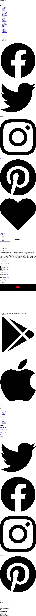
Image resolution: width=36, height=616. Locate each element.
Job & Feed (3, 37)
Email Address (3, 427)
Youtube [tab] (3, 282)
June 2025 (3, 17)
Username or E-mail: (3, 613)
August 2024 (4, 25)
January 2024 (4, 31)
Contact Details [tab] (4, 272)
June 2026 (3, 9)
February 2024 (4, 30)
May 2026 (3, 10)
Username (1, 604)
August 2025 (4, 16)
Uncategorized (4, 40)
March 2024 (3, 29)
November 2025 (4, 13)
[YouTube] (1, 264)
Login (3, 239)
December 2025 (4, 12)
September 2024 (4, 24)
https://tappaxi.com (6, 274)
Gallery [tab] (3, 279)
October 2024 (4, 23)
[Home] (1, 234)
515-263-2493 (2, 436)
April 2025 (3, 19)
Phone (1, 434)
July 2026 (3, 8)
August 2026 (4, 7)
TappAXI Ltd (3, 250)
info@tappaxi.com (6, 277)
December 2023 (4, 32)
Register (8, 608)
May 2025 (3, 18)
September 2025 (4, 15)
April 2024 (3, 28)
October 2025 (4, 14)
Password (1, 605)
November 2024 (4, 22)
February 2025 (4, 21)
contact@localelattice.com (4, 429)
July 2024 (3, 26)
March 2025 (3, 20)
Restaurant (3, 38)
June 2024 (3, 27)
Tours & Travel (4, 39)
